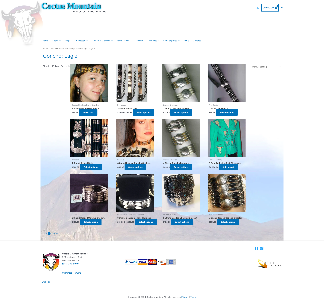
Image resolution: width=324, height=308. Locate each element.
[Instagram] (262, 248)
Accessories (82, 40)
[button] (282, 7)
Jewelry (139, 40)
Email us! (46, 282)
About (55, 40)
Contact (197, 40)
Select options (143, 112)
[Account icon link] (258, 8)
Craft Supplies (170, 40)
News (186, 40)
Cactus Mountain (71, 6)
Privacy (184, 297)
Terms (193, 297)
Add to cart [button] (88, 112)
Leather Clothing (102, 40)
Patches (153, 40)
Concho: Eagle (80, 48)
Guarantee (67, 273)
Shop (67, 40)
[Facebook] (256, 248)
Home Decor (123, 40)
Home (45, 40)
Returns (77, 273)
